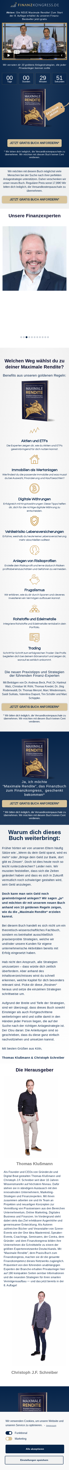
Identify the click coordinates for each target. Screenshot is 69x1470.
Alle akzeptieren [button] (35, 1449)
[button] (34, 143)
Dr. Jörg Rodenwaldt (29, 300)
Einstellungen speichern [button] (34, 1460)
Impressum (51, 1425)
